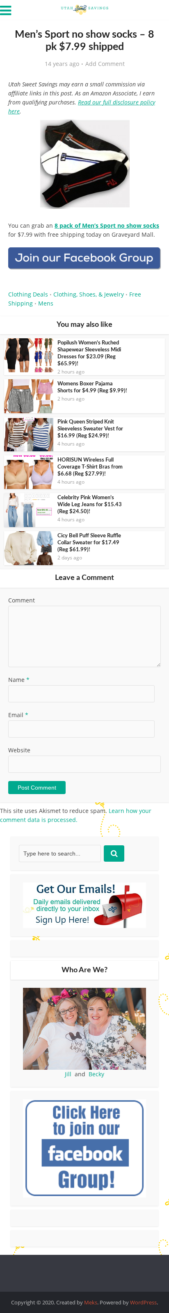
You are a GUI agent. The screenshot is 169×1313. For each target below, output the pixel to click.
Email (18, 715)
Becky (96, 1074)
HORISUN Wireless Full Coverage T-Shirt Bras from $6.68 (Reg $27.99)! (90, 467)
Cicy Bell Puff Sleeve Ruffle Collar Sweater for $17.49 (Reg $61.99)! (89, 542)
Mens (45, 303)
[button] (149, 131)
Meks (90, 1302)
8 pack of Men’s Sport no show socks (107, 225)
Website (19, 750)
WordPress (143, 1302)
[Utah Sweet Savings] (84, 9)
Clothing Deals (28, 294)
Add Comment (105, 64)
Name (19, 680)
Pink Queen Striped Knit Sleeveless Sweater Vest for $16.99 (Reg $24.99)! (90, 429)
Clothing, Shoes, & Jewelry (88, 294)
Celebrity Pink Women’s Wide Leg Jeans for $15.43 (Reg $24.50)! (89, 504)
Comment (21, 600)
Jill (68, 1074)
